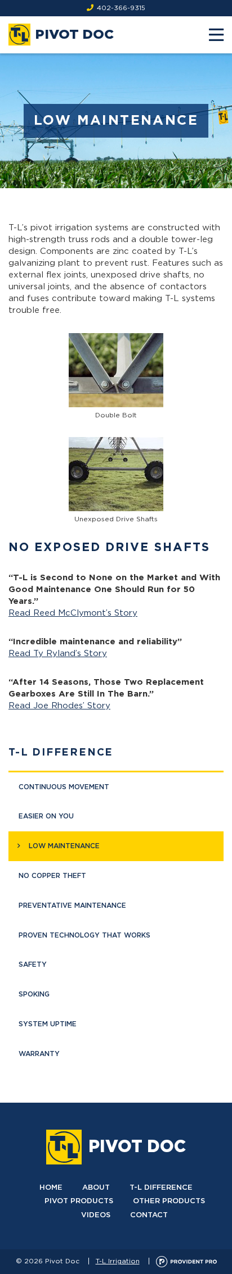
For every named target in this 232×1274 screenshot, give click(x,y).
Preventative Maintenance (72, 905)
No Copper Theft (52, 875)
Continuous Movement (64, 787)
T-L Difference (60, 753)
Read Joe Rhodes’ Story (59, 706)
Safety (33, 964)
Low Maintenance (64, 846)
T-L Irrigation (118, 1261)
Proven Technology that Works (84, 935)
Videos (95, 1215)
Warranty (39, 1053)
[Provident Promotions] (186, 1261)
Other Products (169, 1201)
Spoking (34, 994)
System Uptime (48, 1024)
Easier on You (46, 816)
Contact (149, 1215)
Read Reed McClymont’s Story (72, 613)
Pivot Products (78, 1201)
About (96, 1187)
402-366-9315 (121, 7)
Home (51, 1187)
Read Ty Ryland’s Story (57, 653)
